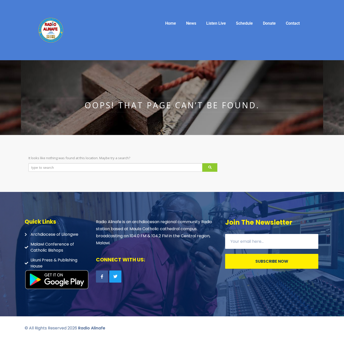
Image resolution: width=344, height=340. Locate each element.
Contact (293, 23)
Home (170, 23)
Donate (269, 23)
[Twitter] (115, 276)
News (191, 23)
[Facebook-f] (102, 276)
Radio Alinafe (91, 328)
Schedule (244, 23)
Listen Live (216, 23)
